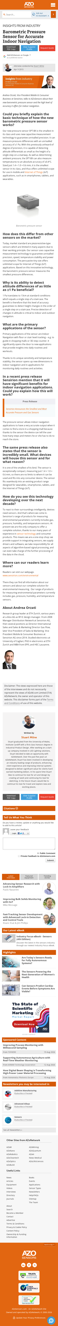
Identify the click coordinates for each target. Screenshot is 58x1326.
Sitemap (32, 1199)
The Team (33, 1202)
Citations (10, 808)
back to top (48, 1244)
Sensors (18, 1117)
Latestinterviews (11, 877)
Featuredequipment (29, 877)
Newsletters (34, 1191)
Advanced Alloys (22, 1103)
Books (31, 1177)
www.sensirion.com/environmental (20, 575)
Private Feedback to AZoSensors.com (38, 856)
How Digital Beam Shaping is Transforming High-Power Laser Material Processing (27, 1072)
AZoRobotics (12, 1154)
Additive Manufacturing (25, 1090)
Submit (50, 860)
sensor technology (26, 533)
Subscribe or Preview (23, 1093)
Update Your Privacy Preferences (30, 1317)
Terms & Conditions (15, 1223)
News (8, 1177)
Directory (10, 1195)
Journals (10, 1199)
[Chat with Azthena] (51, 1320)
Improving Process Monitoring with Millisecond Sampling (23, 1046)
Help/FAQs (33, 1195)
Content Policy (12, 1230)
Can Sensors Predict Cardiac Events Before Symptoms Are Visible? (38, 988)
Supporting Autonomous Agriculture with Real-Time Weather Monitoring (26, 1059)
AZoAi (31, 1154)
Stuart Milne (29, 737)
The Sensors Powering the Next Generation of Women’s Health (38, 974)
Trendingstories (47, 877)
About (9, 1206)
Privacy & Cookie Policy (16, 1227)
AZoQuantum (35, 1150)
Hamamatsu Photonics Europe (21, 1077)
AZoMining (34, 1147)
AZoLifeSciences (36, 1161)
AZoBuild (10, 1165)
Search (9, 1209)
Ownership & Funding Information (16, 1235)
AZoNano (10, 1150)
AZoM (9, 1147)
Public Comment (47, 853)
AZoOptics (11, 1161)
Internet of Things (34, 172)
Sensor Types (35, 1188)
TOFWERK (12, 1052)
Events (32, 1181)
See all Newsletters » (12, 1130)
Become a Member (14, 1213)
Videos (9, 1188)
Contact (9, 1216)
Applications (34, 1184)
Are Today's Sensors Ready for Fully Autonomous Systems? (37, 960)
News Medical (35, 1157)
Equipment (11, 1184)
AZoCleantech (12, 1157)
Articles (9, 1181)
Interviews (11, 1191)
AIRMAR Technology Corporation (21, 1064)
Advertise (10, 1220)
